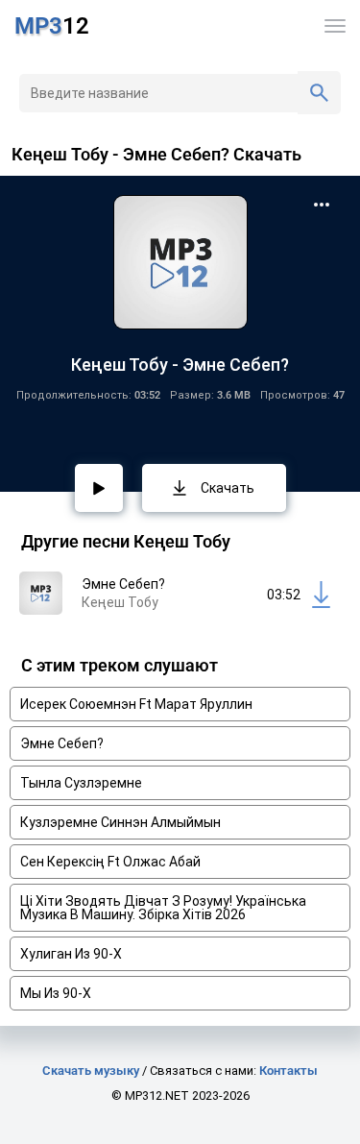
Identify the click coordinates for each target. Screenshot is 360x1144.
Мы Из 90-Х (55, 993)
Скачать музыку (90, 1070)
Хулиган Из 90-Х (71, 953)
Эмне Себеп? (62, 743)
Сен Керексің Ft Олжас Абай (110, 861)
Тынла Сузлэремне (81, 783)
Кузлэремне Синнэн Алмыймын (120, 822)
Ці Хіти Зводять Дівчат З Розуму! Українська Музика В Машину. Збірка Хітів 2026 (163, 907)
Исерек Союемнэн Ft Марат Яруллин (136, 704)
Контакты (288, 1070)
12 (51, 25)
